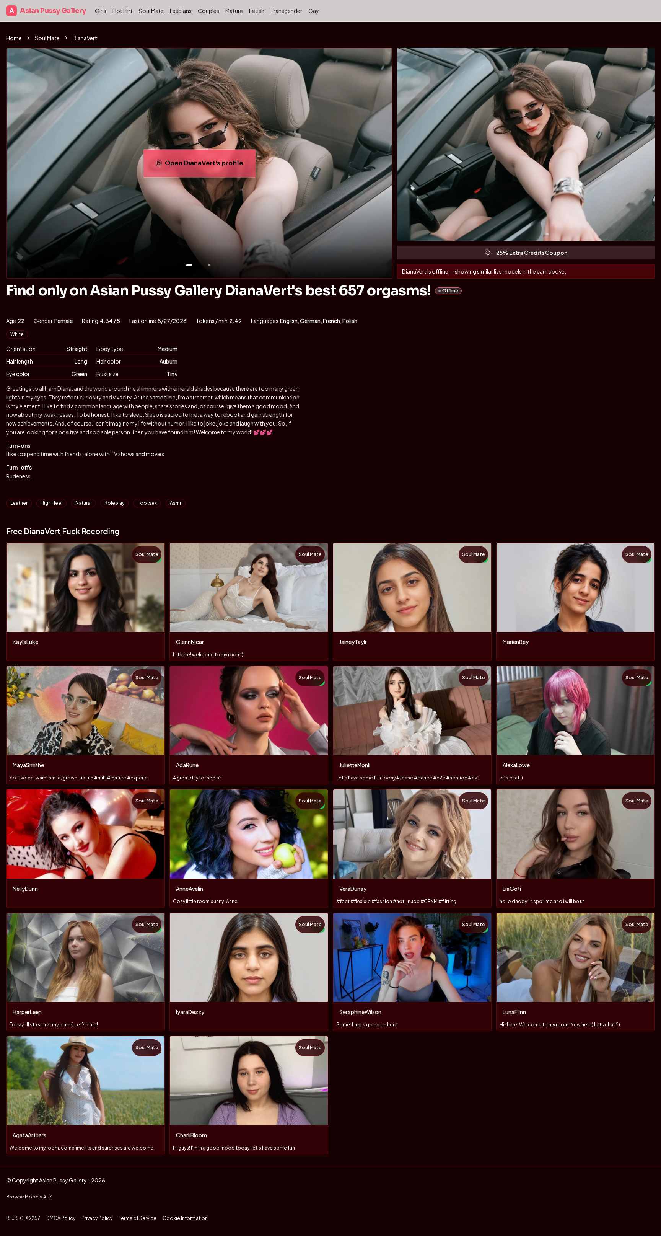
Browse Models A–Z (29, 1197)
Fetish (256, 10)
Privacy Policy (96, 1218)
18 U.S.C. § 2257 (23, 1218)
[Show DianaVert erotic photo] (189, 265)
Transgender (286, 10)
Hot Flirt (122, 10)
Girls (100, 10)
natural (83, 503)
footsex (147, 503)
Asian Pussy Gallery (47, 11)
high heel (51, 503)
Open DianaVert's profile (210, 165)
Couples (208, 10)
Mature (234, 10)
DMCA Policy (60, 1218)
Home (14, 37)
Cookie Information (185, 1218)
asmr (175, 503)
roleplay (114, 503)
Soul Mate (151, 10)
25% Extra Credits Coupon (535, 254)
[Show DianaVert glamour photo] (209, 265)
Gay (313, 10)
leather (19, 503)
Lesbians (181, 10)
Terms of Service (137, 1218)
